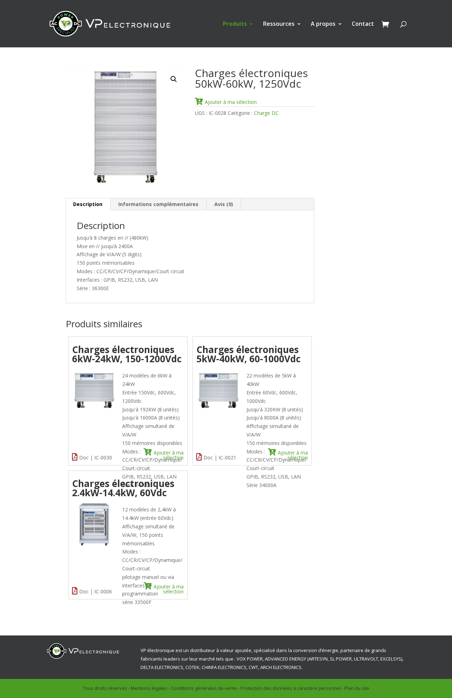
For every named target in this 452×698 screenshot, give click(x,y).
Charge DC (266, 113)
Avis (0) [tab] (223, 204)
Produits (235, 24)
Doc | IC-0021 (219, 457)
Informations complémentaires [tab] (158, 204)
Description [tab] (87, 204)
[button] (173, 79)
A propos (323, 24)
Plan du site (356, 688)
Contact (363, 24)
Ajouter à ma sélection (231, 102)
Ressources (279, 24)
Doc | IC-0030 (95, 457)
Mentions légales (149, 688)
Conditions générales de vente (204, 688)
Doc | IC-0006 (95, 591)
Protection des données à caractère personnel (290, 688)
